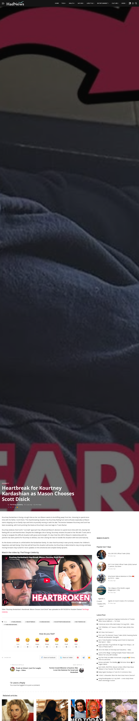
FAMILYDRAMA (16, 622)
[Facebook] (9, 507)
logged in (22, 685)
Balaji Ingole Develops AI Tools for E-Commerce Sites (115, 672)
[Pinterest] (13, 507)
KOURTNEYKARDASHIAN (62, 622)
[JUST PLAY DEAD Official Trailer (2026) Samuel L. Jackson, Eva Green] (101, 566)
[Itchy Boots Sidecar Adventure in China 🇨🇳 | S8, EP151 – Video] (101, 578)
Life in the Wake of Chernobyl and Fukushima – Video (114, 650)
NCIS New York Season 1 (106, 632)
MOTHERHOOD (80, 622)
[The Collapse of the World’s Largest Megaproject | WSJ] (101, 590)
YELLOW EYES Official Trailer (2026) (119, 553)
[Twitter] (11, 507)
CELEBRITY (5, 483)
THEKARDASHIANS (11, 624)
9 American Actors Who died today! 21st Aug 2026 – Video (116, 624)
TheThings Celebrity (16, 504)
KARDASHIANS (45, 622)
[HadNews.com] (15, 3)
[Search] (136, 3)
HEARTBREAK (30, 622)
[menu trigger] (4, 3)
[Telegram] (15, 507)
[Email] (17, 507)
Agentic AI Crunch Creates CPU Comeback (121, 601)
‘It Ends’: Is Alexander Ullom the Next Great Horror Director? (116, 675)
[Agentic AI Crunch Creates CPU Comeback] (101, 602)
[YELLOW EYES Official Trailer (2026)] (101, 554)
